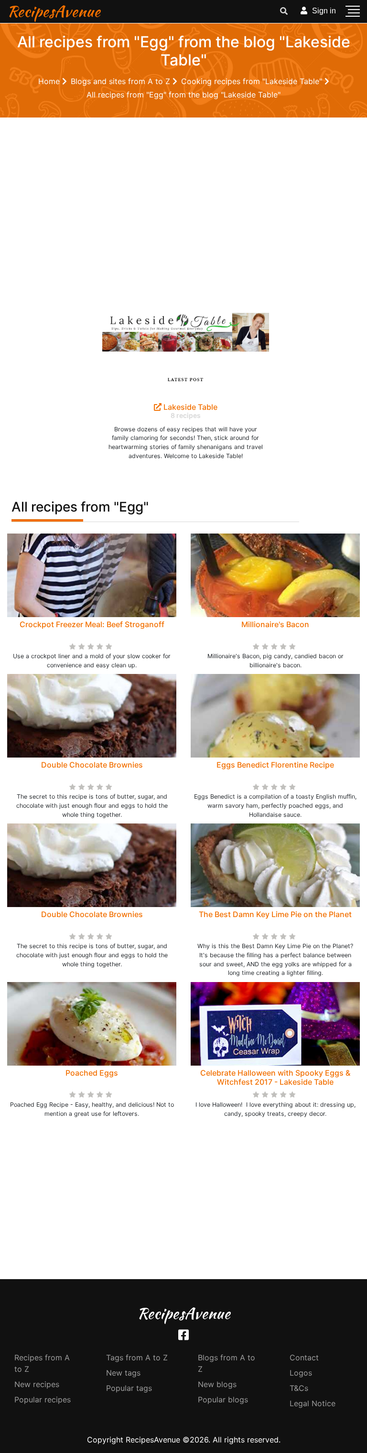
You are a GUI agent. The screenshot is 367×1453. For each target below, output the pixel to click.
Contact (304, 1357)
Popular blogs (223, 1399)
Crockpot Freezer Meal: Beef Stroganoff (92, 624)
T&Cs (299, 1388)
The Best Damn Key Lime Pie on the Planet (275, 914)
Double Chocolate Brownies (92, 764)
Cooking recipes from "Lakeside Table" (252, 81)
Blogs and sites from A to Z (122, 81)
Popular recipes (42, 1399)
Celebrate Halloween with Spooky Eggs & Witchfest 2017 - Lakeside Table (275, 1077)
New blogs (217, 1384)
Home (50, 81)
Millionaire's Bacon (275, 624)
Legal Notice (312, 1403)
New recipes (36, 1384)
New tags (123, 1373)
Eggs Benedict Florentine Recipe (275, 764)
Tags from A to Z (137, 1357)
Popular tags (129, 1388)
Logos (301, 1373)
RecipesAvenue (53, 11)
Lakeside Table (189, 407)
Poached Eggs (91, 1073)
